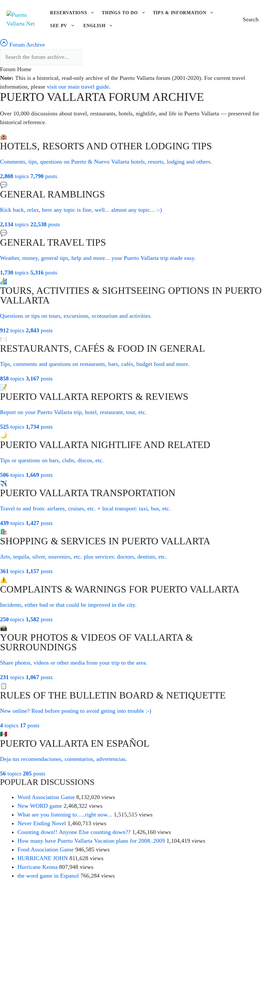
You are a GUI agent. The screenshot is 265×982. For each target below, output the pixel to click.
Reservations (68, 12)
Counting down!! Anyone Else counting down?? (74, 832)
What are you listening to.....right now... (64, 814)
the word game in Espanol (48, 875)
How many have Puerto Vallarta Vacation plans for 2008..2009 (91, 841)
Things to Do (120, 12)
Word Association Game (46, 797)
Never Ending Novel (41, 823)
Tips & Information (180, 12)
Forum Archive (26, 44)
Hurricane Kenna (37, 867)
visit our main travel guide (78, 86)
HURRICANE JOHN (42, 858)
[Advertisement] (132, 934)
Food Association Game (45, 849)
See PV (58, 25)
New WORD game (39, 806)
